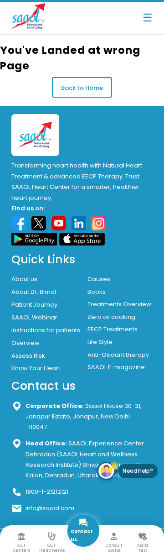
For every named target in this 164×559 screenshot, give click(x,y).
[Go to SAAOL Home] (28, 27)
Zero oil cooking (111, 317)
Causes (98, 279)
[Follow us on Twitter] (38, 223)
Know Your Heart (35, 368)
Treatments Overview (119, 304)
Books (96, 291)
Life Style (100, 342)
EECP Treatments (112, 329)
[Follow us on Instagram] (99, 223)
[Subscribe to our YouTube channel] (58, 223)
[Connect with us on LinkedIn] (79, 223)
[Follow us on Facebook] (18, 223)
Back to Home (82, 88)
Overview (25, 343)
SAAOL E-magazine (116, 367)
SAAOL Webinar (34, 317)
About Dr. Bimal (33, 291)
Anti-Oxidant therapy (118, 354)
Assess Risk (28, 355)
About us (24, 279)
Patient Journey (34, 304)
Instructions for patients (45, 330)
